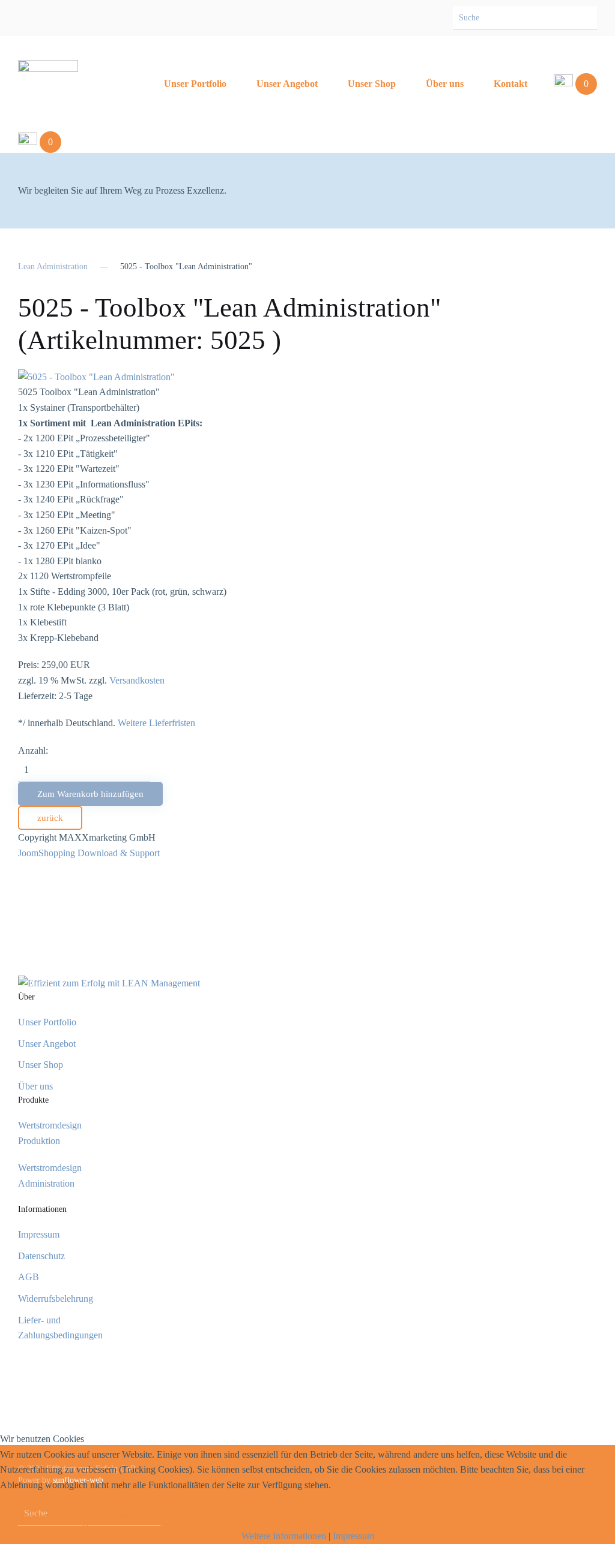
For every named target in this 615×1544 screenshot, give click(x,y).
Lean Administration (53, 266)
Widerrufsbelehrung (55, 1298)
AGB (28, 1277)
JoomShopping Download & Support (89, 853)
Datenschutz (41, 1256)
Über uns (445, 84)
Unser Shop (372, 84)
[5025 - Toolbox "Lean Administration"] (96, 376)
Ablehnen (124, 1516)
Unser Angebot (287, 84)
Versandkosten (137, 680)
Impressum (38, 1234)
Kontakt (510, 84)
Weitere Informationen (283, 1536)
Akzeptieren (42, 1516)
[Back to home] (48, 83)
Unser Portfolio (195, 84)
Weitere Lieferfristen (156, 723)
